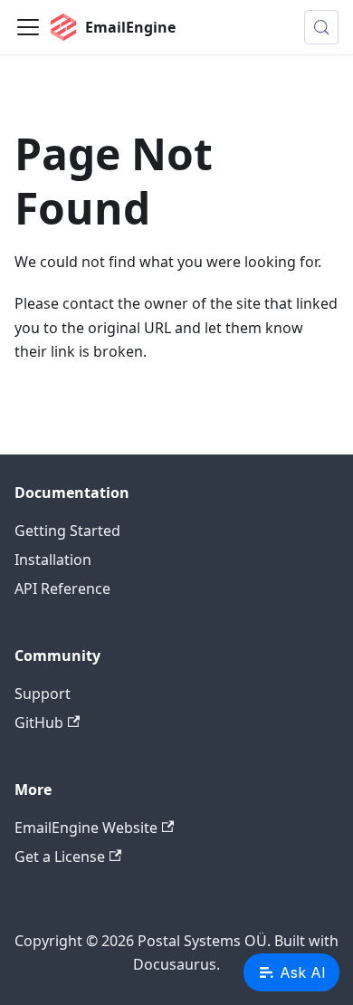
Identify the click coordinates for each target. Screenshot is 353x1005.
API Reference (62, 588)
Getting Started (67, 531)
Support (42, 694)
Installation (52, 560)
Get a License (59, 856)
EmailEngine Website (85, 828)
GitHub (38, 722)
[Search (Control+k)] (321, 27)
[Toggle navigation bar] (28, 27)
